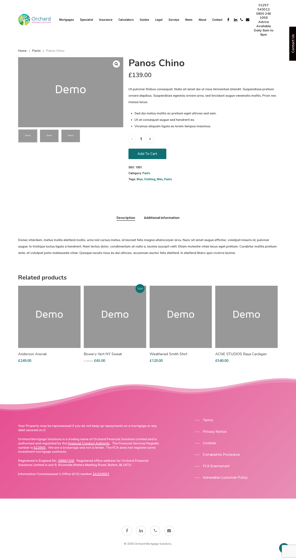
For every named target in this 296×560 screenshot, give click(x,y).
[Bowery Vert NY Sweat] (115, 317)
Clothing (149, 179)
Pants (36, 51)
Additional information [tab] (161, 218)
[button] (204, 420)
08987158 (66, 461)
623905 (40, 447)
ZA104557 (101, 474)
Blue (140, 179)
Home (22, 51)
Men (160, 179)
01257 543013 (264, 7)
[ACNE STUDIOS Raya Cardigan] (246, 317)
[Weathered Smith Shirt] (181, 317)
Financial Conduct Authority (89, 443)
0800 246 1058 (263, 15)
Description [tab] (126, 218)
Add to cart (147, 154)
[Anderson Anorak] (49, 317)
